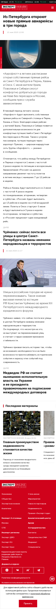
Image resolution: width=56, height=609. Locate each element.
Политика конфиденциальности (16, 578)
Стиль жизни (33, 494)
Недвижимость (35, 508)
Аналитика (6, 508)
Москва (5, 523)
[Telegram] (38, 570)
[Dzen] (7, 570)
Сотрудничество (37, 528)
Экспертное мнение (13, 438)
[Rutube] (28, 570)
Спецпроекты (34, 547)
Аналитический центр (39, 518)
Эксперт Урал (8, 547)
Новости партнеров (37, 504)
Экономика (7, 494)
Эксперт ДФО (8, 537)
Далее (6, 227)
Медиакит (32, 542)
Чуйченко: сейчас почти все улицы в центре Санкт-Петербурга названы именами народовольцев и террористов (27, 238)
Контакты (32, 532)
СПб (4, 528)
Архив (31, 523)
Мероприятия (34, 499)
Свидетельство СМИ (37, 537)
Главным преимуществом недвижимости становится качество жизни (21, 447)
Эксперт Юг (7, 542)
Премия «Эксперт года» (39, 513)
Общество (6, 499)
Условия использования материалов (18, 583)
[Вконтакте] (17, 570)
